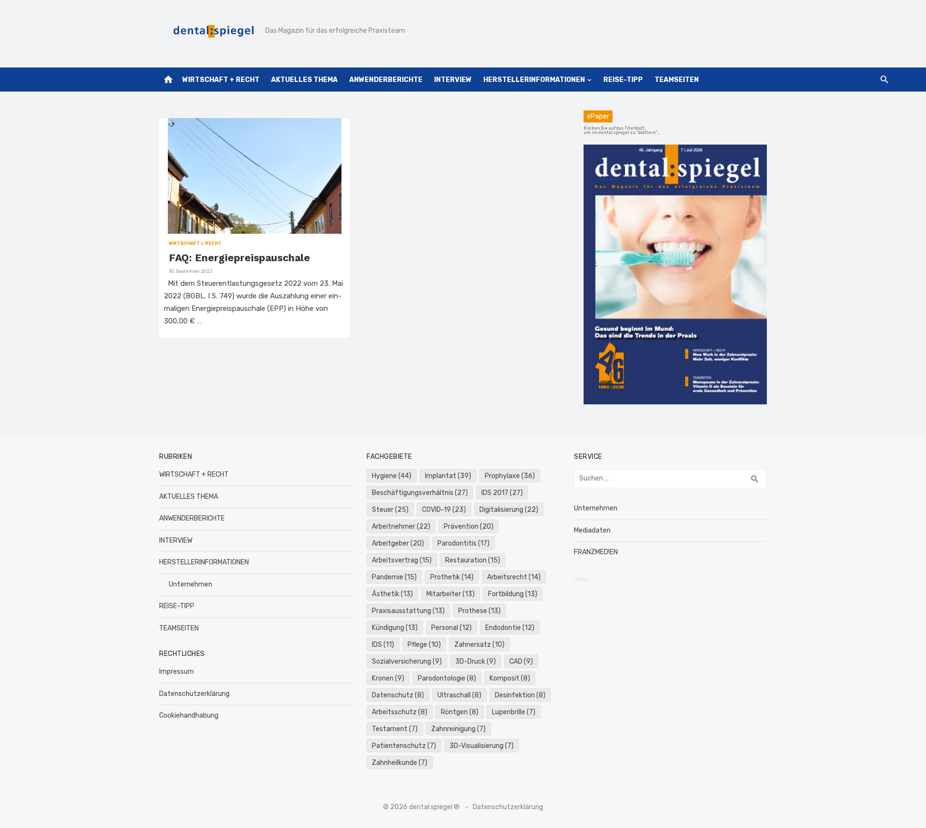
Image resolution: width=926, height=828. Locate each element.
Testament (395, 729)
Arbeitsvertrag (402, 560)
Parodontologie (447, 678)
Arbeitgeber (398, 543)
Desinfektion (520, 695)
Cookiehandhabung (188, 715)
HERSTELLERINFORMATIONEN (534, 80)
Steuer (390, 510)
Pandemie (394, 577)
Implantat (448, 476)
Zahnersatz (479, 645)
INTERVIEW (453, 80)
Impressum (176, 672)
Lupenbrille (513, 712)
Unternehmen (190, 584)
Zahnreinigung (458, 729)
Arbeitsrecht (514, 577)
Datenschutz (398, 695)
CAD (521, 661)
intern (581, 579)
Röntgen (459, 712)
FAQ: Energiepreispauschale (239, 258)
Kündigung (395, 628)
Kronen (388, 678)
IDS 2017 (502, 493)
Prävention (468, 526)
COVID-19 (444, 510)
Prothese (479, 611)
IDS (383, 645)
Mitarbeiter (450, 594)
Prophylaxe (510, 476)
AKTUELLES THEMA (304, 80)
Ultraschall (459, 695)
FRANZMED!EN (596, 552)
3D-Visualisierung (481, 746)
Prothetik (452, 577)
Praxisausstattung (408, 611)
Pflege (424, 645)
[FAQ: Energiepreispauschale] (254, 176)
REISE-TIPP (623, 80)
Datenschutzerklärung (194, 694)
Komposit (510, 678)
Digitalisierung (508, 510)
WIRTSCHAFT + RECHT (220, 80)
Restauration (472, 560)
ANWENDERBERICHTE (385, 80)
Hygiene (391, 476)
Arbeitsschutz (399, 712)
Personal (451, 628)
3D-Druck (475, 661)
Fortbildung (512, 594)
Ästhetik (392, 594)
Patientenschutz (404, 746)
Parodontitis (463, 543)
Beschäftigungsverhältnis (420, 493)
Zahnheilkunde (399, 763)
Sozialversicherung (407, 661)
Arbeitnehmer (401, 526)
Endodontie (509, 628)
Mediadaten (592, 530)
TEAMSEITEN (676, 80)
